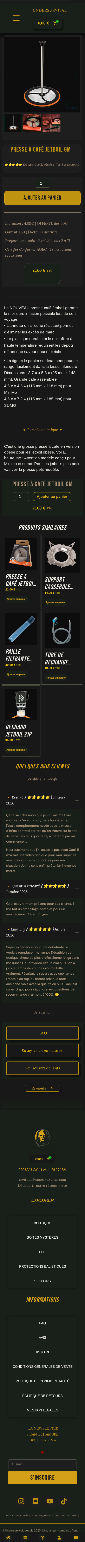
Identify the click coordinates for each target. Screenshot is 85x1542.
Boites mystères (42, 1237)
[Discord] (35, 1501)
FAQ (42, 1323)
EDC (42, 1252)
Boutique (42, 1223)
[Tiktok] (64, 1501)
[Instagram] (21, 1501)
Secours (42, 1281)
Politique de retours (42, 1396)
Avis (42, 1337)
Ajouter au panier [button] (16, 599)
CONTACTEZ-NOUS (42, 1169)
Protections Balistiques (42, 1266)
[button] (16, 18)
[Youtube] (49, 1501)
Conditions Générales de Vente (43, 1366)
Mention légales (42, 1410)
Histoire (42, 1352)
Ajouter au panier (42, 197)
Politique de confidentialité (42, 1381)
